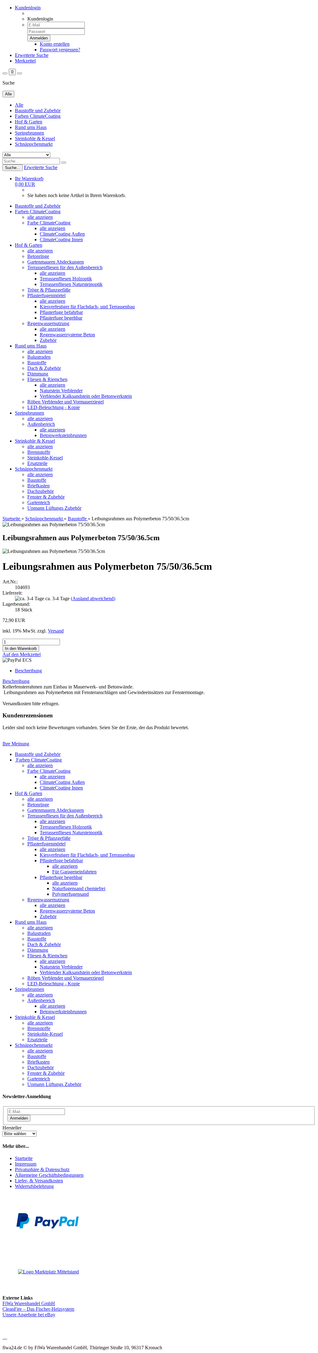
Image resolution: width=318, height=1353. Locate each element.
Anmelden (19, 1118)
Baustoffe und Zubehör (38, 110)
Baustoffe (36, 362)
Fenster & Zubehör (46, 496)
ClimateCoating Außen (62, 234)
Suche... (12, 167)
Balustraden (39, 357)
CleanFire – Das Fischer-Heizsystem (38, 1309)
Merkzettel (25, 60)
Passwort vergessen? (60, 49)
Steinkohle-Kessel (45, 457)
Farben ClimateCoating (38, 116)
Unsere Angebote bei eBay (28, 1314)
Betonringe (38, 256)
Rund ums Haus (31, 127)
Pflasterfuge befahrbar (61, 312)
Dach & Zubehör (44, 368)
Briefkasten (38, 485)
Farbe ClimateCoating (48, 222)
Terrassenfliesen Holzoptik (66, 278)
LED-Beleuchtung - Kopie (53, 407)
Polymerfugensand (70, 894)
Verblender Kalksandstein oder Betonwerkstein (86, 396)
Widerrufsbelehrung (34, 1186)
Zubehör (48, 340)
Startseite (24, 1158)
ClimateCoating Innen (61, 239)
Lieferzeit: (12, 593)
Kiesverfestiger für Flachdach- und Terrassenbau (87, 306)
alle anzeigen (40, 217)
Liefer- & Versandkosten (39, 1180)
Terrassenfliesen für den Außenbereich (64, 267)
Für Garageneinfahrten (74, 871)
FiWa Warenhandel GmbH (28, 1303)
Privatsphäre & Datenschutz (42, 1169)
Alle (19, 105)
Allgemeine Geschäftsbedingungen (49, 1175)
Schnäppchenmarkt (33, 144)
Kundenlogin (28, 7)
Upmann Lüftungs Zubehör (54, 508)
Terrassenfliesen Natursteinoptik (71, 284)
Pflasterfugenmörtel (46, 295)
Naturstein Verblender (61, 390)
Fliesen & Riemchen (47, 379)
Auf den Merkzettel (21, 654)
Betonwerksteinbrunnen (63, 435)
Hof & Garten (28, 121)
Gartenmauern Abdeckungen (55, 262)
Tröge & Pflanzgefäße (48, 289)
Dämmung (37, 373)
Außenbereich (41, 424)
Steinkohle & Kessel (35, 138)
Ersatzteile (37, 463)
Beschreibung (28, 670)
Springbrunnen (29, 133)
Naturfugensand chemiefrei (78, 888)
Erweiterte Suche (31, 55)
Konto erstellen (55, 44)
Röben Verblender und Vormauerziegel (65, 401)
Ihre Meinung (15, 743)
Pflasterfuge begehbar (61, 317)
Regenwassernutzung (48, 323)
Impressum (25, 1164)
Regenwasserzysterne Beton (67, 334)
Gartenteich (38, 502)
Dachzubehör (40, 491)
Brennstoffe (38, 452)
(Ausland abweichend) (93, 598)
